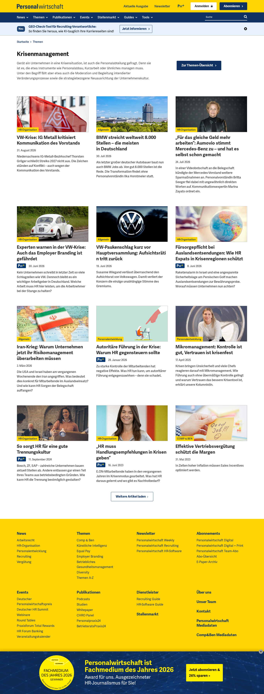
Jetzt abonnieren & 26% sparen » (204, 673)
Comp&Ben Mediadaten (217, 635)
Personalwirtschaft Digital (215, 540)
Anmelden (202, 6)
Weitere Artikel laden (131, 497)
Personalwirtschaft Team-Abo (217, 551)
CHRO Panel (85, 615)
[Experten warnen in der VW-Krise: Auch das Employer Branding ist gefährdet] (53, 224)
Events (22, 592)
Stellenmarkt (147, 614)
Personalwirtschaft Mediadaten (213, 623)
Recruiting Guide (148, 599)
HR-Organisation (27, 129)
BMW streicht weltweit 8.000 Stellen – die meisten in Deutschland (126, 143)
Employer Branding (90, 556)
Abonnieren (232, 6)
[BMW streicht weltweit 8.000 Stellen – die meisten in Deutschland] (132, 114)
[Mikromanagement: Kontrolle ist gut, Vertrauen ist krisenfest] (211, 324)
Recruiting (24, 556)
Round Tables (26, 620)
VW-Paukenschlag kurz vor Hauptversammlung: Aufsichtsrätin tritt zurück (131, 253)
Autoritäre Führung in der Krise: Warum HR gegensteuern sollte (128, 350)
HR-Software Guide (150, 604)
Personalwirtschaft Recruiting (158, 546)
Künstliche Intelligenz (92, 546)
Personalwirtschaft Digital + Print (220, 546)
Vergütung (24, 562)
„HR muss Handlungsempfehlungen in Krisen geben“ (131, 452)
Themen (38, 42)
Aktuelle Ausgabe (135, 6)
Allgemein (103, 129)
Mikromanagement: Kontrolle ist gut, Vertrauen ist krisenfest (208, 350)
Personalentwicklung (110, 339)
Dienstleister (147, 592)
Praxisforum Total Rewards (36, 626)
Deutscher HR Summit (32, 609)
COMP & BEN (184, 438)
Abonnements (208, 533)
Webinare (23, 615)
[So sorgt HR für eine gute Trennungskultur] (53, 423)
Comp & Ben (85, 540)
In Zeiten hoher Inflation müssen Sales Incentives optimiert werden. (209, 468)
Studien (82, 604)
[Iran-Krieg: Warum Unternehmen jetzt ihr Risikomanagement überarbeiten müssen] (53, 324)
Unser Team (206, 602)
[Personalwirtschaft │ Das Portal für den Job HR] (40, 6)
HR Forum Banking (30, 631)
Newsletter (162, 6)
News (21, 533)
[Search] (245, 17)
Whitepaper (85, 610)
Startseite (23, 42)
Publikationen (88, 592)
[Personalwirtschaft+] (181, 6)
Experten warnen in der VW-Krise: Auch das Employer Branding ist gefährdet (51, 253)
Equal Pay (83, 551)
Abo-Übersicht (207, 556)
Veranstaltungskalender (33, 637)
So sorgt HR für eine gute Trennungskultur (42, 449)
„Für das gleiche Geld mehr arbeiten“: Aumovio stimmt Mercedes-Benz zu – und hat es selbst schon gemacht (207, 146)
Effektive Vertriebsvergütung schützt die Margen (205, 449)
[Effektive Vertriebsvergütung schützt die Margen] (211, 423)
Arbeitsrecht (26, 540)
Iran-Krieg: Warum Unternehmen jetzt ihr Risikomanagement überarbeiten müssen (50, 352)
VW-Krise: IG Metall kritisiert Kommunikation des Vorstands (48, 140)
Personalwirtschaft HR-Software (159, 551)
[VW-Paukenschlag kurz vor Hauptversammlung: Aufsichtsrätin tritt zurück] (132, 224)
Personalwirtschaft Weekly (155, 540)
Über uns (204, 592)
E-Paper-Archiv (207, 562)
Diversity (83, 572)
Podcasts (83, 599)
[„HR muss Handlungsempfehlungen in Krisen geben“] (132, 423)
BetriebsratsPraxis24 (91, 626)
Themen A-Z (85, 578)
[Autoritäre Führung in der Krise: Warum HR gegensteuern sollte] (132, 324)
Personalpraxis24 (89, 621)
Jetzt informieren (134, 29)
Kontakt (204, 611)
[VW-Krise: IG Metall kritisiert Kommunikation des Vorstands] (53, 114)
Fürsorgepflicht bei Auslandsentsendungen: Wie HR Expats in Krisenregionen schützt (209, 253)
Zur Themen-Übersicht (197, 65)
